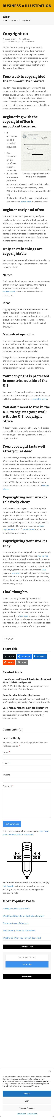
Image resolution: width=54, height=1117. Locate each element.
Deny (27, 1101)
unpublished (28, 529)
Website (6, 775)
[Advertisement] (27, 1009)
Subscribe (27, 964)
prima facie (26, 201)
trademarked (9, 291)
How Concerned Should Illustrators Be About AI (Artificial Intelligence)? (27, 681)
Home (5, 20)
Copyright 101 (14, 20)
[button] (50, 1071)
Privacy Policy (32, 1114)
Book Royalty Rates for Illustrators (21, 695)
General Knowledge (12, 42)
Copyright (9, 638)
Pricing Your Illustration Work (16, 908)
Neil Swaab (26, 39)
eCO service (42, 556)
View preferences (27, 1108)
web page (23, 616)
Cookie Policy (21, 1114)
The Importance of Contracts (16, 923)
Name (6, 752)
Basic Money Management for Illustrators (25, 707)
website (15, 573)
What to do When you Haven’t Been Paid (22, 938)
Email (6, 763)
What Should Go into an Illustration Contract (23, 916)
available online (40, 399)
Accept (27, 1093)
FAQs (44, 569)
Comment (8, 786)
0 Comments (29, 42)
